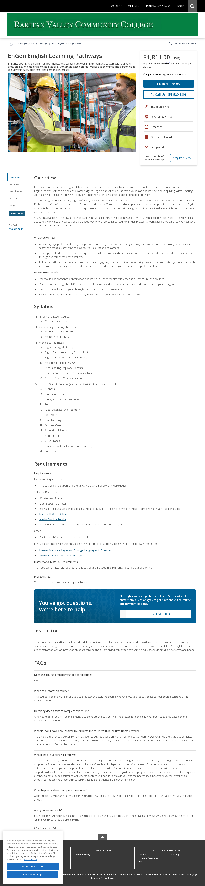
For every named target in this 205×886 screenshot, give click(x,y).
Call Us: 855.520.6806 (182, 43)
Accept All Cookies (32, 866)
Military (142, 854)
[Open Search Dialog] (192, 6)
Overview (14, 177)
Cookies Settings (32, 874)
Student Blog (173, 854)
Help (141, 861)
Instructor (15, 198)
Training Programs (25, 43)
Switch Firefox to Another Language (60, 555)
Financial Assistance (148, 857)
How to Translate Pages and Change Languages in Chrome (75, 550)
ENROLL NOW (168, 83)
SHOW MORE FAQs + (46, 827)
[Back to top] (102, 849)
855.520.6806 (16, 229)
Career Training (82, 854)
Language (43, 43)
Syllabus (14, 184)
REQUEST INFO (182, 158)
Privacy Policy (107, 877)
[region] (33, 857)
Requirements (17, 191)
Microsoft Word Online (53, 514)
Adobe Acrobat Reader (52, 519)
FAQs (12, 205)
